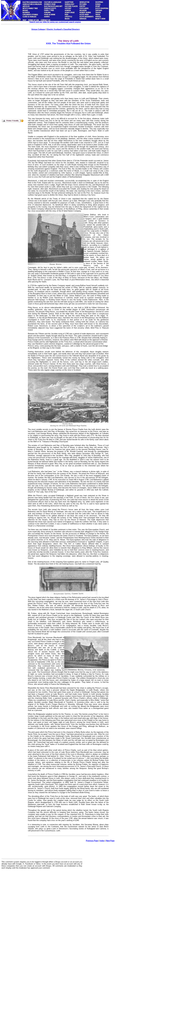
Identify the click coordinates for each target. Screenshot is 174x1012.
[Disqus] (41, 904)
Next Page (110, 841)
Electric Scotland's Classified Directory (63, 29)
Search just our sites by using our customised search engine (55, 22)
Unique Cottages (38, 29)
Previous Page (92, 841)
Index (102, 841)
